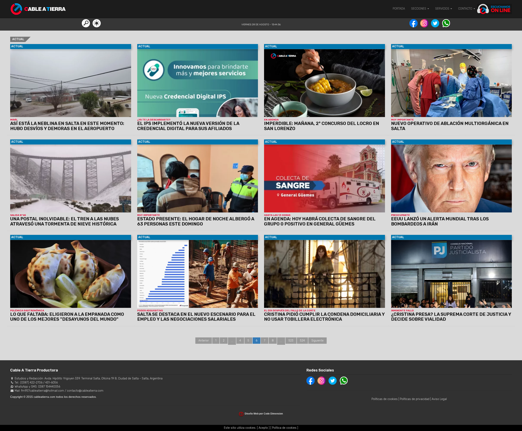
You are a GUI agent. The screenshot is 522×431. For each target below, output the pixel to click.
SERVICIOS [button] (442, 8)
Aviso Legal (439, 399)
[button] (86, 23)
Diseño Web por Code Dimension (264, 413)
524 (302, 340)
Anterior (203, 340)
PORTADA (399, 8)
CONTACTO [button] (465, 8)
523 (291, 340)
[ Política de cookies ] (284, 428)
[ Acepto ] (263, 428)
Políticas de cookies (385, 399)
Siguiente (317, 340)
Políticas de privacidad (414, 399)
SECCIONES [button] (419, 8)
